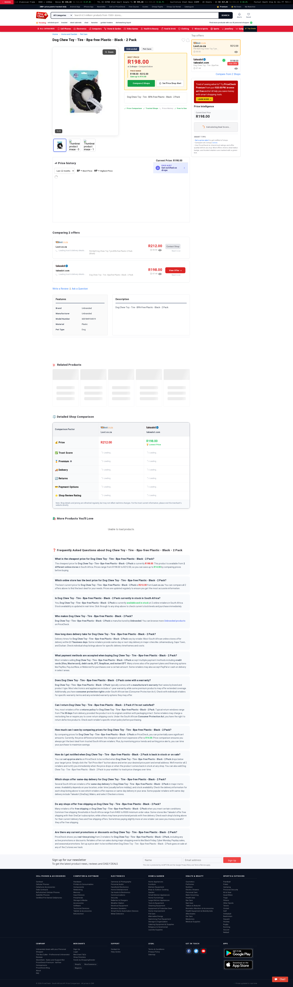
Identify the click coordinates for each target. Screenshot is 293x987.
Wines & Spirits (201, 29)
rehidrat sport (53, 23)
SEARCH (225, 15)
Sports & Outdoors (234, 876)
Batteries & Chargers (119, 900)
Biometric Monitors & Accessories (200, 908)
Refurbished (78, 914)
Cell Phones (66, 29)
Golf (225, 911)
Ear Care (189, 916)
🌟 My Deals (236, 7)
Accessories (78, 903)
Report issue (176, 251)
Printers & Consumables (83, 884)
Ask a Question (80, 288)
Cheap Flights (157, 7)
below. (215, 143)
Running (226, 927)
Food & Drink (170, 29)
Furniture (152, 884)
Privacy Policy (186, 865)
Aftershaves (190, 914)
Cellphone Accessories (45, 887)
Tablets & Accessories (82, 911)
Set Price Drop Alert (171, 83)
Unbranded (131, 49)
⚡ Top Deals (250, 29)
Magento (78, 968)
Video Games (132, 29)
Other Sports (228, 903)
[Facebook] (189, 951)
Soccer (226, 930)
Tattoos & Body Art (193, 906)
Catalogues (189, 7)
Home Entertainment (119, 890)
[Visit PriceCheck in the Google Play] (238, 953)
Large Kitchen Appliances (159, 900)
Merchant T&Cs (79, 955)
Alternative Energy (155, 916)
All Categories (46, 28)
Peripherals (78, 898)
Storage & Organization (158, 922)
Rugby (225, 924)
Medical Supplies (193, 922)
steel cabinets (75, 23)
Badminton (227, 916)
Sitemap (151, 955)
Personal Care (191, 892)
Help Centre (116, 952)
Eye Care (189, 900)
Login (75, 952)
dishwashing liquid (123, 23)
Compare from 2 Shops (228, 74)
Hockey (226, 922)
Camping (227, 887)
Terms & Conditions (156, 949)
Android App (75, 7)
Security (114, 898)
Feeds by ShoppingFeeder (84, 960)
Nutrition (189, 887)
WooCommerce (90, 964)
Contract (39, 882)
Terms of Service (200, 865)
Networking (78, 890)
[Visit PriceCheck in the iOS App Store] (238, 965)
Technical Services (81, 908)
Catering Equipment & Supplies (161, 924)
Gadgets (242, 29)
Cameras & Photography (121, 882)
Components (78, 887)
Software (77, 906)
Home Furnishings (155, 898)
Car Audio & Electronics (120, 892)
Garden (151, 892)
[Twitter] (196, 951)
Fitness (226, 900)
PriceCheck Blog (43, 968)
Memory (76, 892)
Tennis (226, 906)
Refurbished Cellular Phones (48, 892)
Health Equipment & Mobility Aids (199, 911)
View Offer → (175, 270)
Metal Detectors (117, 914)
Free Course (134, 7)
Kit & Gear (227, 892)
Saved (248, 17)
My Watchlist (250, 7)
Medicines (190, 919)
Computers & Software (86, 876)
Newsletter (101, 7)
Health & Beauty (151, 29)
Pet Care (147, 49)
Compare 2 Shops (141, 83)
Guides (145, 7)
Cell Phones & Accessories (50, 876)
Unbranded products (174, 621)
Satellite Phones (43, 895)
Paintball (227, 882)
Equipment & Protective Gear (160, 908)
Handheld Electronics (120, 887)
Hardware (77, 882)
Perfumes (190, 884)
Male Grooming (192, 895)
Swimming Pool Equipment (159, 919)
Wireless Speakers (118, 908)
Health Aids (190, 898)
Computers (97, 29)
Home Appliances (155, 882)
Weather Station (117, 903)
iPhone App (88, 7)
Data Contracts (42, 890)
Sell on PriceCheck (117, 7)
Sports (216, 29)
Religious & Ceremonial (158, 927)
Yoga (225, 898)
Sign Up (76, 949)
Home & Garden (114, 29)
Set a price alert (202, 140)
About (38, 971)
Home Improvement (156, 911)
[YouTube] (203, 951)
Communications (118, 895)
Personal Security (230, 890)
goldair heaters (107, 23)
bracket (64, 23)
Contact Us (115, 949)
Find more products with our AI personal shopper (229, 23)
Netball (226, 932)
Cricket (226, 908)
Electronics (81, 29)
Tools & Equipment (156, 903)
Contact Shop (172, 246)
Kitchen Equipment (156, 887)
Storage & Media (80, 900)
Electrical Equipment (119, 906)
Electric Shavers (192, 890)
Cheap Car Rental (174, 7)
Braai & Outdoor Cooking (158, 890)
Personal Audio (117, 884)
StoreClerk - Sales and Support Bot (50, 960)
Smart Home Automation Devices (124, 911)
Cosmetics (190, 882)
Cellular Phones (42, 884)
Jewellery (229, 29)
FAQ (37, 973)
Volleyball (227, 914)
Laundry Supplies (155, 930)
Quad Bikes (228, 895)
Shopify (78, 964)
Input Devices (79, 895)
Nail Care (189, 903)
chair (86, 23)
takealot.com (62, 270)
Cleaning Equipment (156, 906)
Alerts (239, 17)
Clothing (185, 29)
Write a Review (60, 288)
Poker (225, 884)
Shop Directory (79, 957)
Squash (226, 919)
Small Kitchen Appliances (159, 895)
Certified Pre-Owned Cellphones (49, 898)
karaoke (94, 23)
